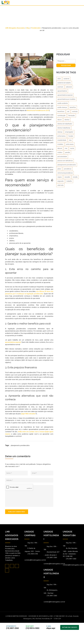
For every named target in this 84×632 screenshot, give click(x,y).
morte (72, 148)
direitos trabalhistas (63, 128)
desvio (59, 119)
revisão (75, 177)
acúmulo (60, 87)
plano (59, 169)
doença (59, 132)
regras (59, 177)
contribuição (61, 115)
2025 (59, 78)
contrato (75, 111)
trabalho (69, 181)
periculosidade (62, 156)
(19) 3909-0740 (33, 554)
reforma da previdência (65, 173)
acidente (66, 78)
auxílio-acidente (62, 103)
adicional (69, 87)
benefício (73, 107)
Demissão (71, 115)
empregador (69, 132)
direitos (67, 119)
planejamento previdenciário (20, 445)
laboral (59, 148)
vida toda (60, 185)
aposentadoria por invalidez (66, 99)
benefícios (60, 111)
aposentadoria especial (65, 95)
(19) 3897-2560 (52, 557)
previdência (67, 169)
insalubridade (61, 140)
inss (70, 140)
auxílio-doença (62, 107)
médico (59, 152)
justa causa (69, 144)
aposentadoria (62, 91)
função (70, 136)
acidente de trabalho (64, 83)
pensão (67, 152)
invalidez (60, 144)
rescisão (67, 177)
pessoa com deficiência (65, 160)
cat (68, 111)
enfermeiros (61, 136)
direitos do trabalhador (64, 124)
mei (66, 148)
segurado (60, 181)
